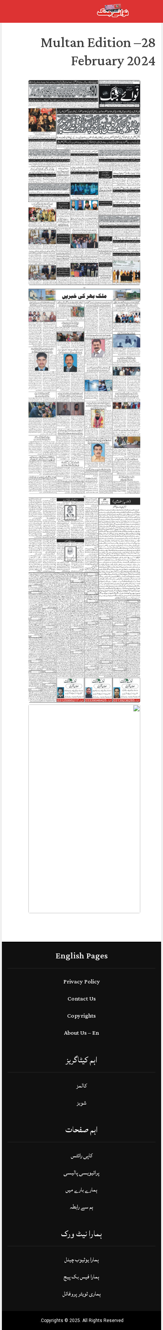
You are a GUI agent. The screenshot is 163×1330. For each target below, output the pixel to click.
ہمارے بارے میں (81, 1189)
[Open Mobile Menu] (147, 11)
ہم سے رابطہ (81, 1206)
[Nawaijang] (113, 11)
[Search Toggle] (37, 11)
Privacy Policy (81, 981)
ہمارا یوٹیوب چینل (81, 1259)
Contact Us (81, 998)
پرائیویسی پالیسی (81, 1172)
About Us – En (81, 1032)
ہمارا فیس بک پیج (81, 1276)
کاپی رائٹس (81, 1155)
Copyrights (81, 1015)
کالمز (81, 1085)
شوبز (81, 1102)
